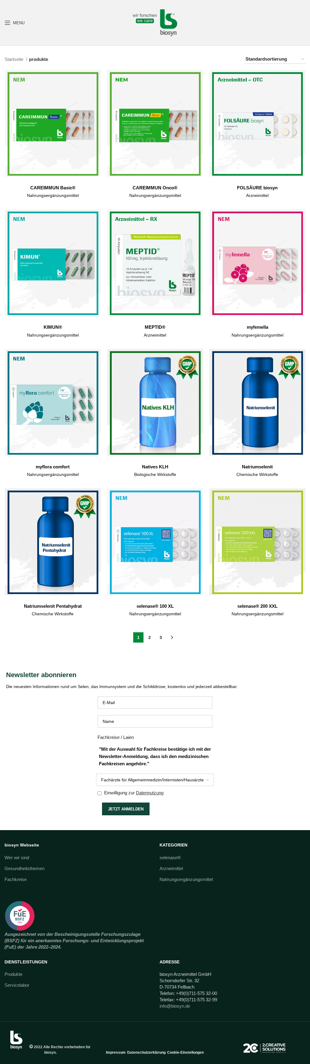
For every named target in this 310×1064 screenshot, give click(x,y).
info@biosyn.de (175, 1006)
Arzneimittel (257, 195)
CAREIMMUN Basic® (52, 187)
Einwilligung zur (133, 792)
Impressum (116, 1052)
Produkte (13, 974)
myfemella (257, 327)
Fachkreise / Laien (115, 737)
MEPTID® (155, 327)
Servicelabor (17, 985)
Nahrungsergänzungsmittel (53, 195)
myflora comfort (53, 466)
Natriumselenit (257, 466)
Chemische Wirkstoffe (257, 474)
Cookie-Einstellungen (185, 1052)
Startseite (15, 59)
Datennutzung (149, 792)
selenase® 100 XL (155, 606)
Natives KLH (155, 466)
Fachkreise (16, 879)
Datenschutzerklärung (146, 1052)
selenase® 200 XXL (257, 606)
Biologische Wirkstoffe (155, 474)
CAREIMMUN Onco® (155, 187)
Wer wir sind (17, 857)
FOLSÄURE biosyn (257, 187)
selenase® (170, 857)
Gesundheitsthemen (25, 868)
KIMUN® (53, 327)
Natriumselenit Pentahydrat (53, 606)
